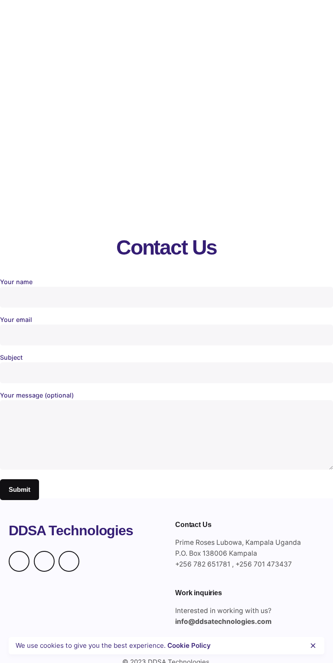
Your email (16, 319)
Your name (16, 281)
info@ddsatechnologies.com (223, 621)
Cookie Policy (189, 645)
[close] (313, 645)
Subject (11, 357)
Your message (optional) (37, 395)
